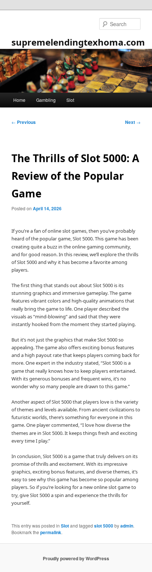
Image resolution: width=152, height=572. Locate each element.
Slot (70, 100)
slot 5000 (103, 525)
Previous (23, 122)
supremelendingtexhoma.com (78, 42)
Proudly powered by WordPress (76, 558)
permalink (50, 532)
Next (133, 122)
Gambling (46, 100)
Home (19, 100)
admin (126, 525)
